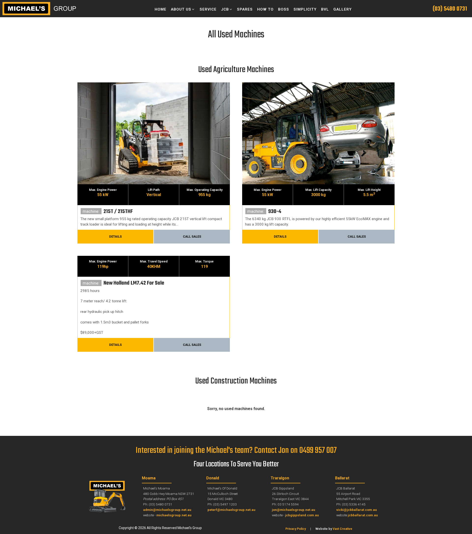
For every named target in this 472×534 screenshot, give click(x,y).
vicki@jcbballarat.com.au (356, 510)
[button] (183, 9)
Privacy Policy (295, 529)
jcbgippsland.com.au (302, 515)
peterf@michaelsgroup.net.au (231, 510)
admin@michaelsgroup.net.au (167, 510)
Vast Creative (342, 529)
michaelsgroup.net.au (174, 515)
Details (115, 236)
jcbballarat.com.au (363, 515)
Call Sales (192, 236)
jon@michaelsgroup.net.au (293, 510)
